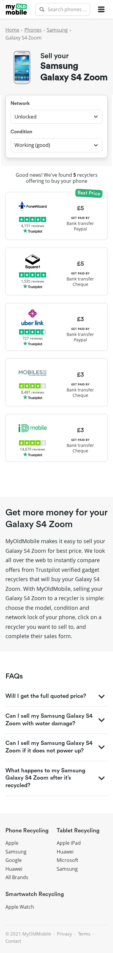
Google (13, 860)
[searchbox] (62, 9)
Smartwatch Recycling (34, 894)
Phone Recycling (27, 831)
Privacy (64, 934)
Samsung (57, 30)
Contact (13, 941)
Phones (33, 30)
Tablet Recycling (78, 831)
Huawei (13, 869)
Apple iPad (69, 843)
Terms (84, 934)
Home (12, 30)
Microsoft (67, 860)
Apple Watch (19, 907)
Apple (11, 843)
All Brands (16, 877)
